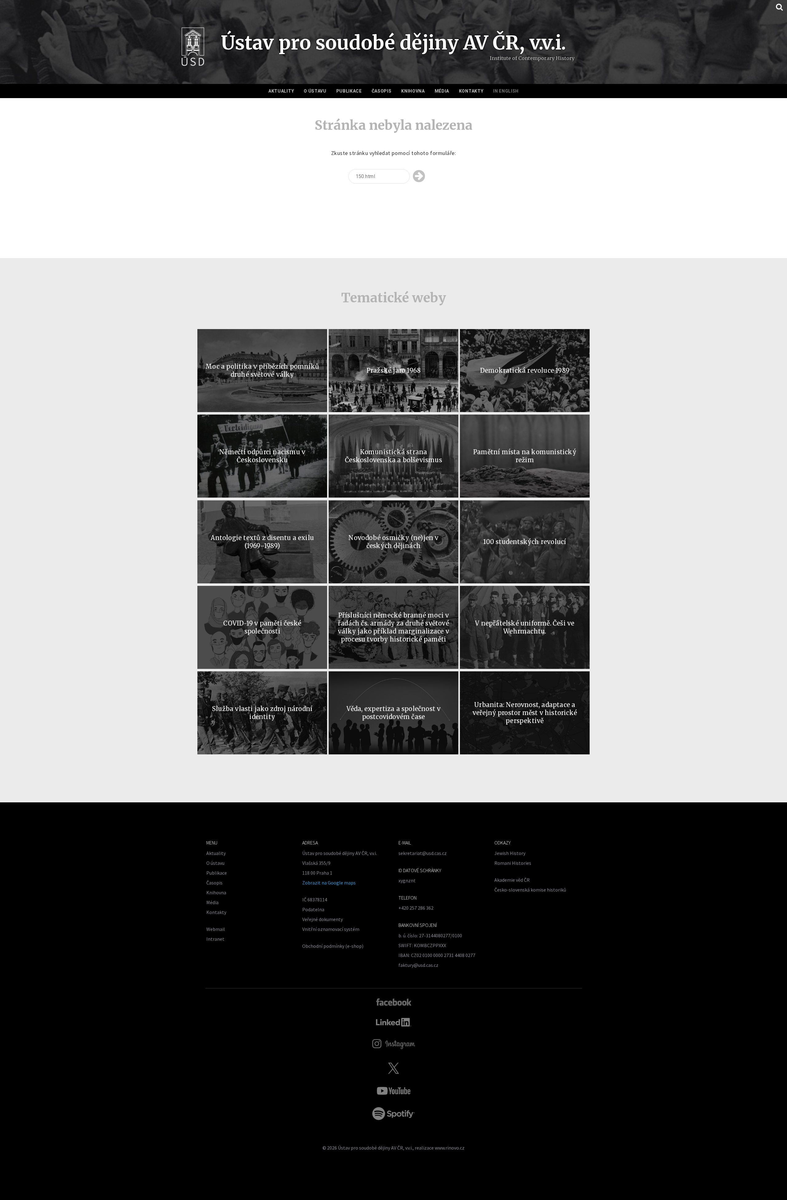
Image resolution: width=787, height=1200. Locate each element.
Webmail (215, 929)
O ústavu (315, 91)
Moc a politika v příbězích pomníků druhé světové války (262, 370)
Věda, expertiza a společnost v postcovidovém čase (393, 713)
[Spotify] (393, 1113)
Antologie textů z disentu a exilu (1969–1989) (262, 542)
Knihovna (413, 91)
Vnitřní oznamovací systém (330, 929)
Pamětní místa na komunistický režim (524, 456)
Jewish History (509, 853)
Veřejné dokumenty (322, 919)
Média (442, 91)
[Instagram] (393, 1044)
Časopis (382, 91)
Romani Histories (512, 863)
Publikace (349, 91)
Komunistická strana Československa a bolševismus (393, 456)
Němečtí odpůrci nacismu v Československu (262, 456)
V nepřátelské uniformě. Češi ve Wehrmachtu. (524, 627)
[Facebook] (393, 1002)
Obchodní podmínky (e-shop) (332, 946)
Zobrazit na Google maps (329, 883)
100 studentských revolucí (524, 542)
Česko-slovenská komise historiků (530, 890)
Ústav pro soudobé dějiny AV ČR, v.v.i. (375, 1148)
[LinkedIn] (393, 1022)
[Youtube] (393, 1091)
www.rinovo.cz (450, 1148)
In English (506, 91)
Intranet (215, 939)
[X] (393, 1068)
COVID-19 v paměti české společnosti (262, 627)
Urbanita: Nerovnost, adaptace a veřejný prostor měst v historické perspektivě (525, 713)
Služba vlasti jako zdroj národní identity (262, 713)
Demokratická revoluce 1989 (524, 370)
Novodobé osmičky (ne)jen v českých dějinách (393, 542)
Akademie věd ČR (512, 880)
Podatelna (313, 909)
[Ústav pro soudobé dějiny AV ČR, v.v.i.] (192, 48)
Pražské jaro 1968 (393, 370)
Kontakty (471, 91)
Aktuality (281, 91)
